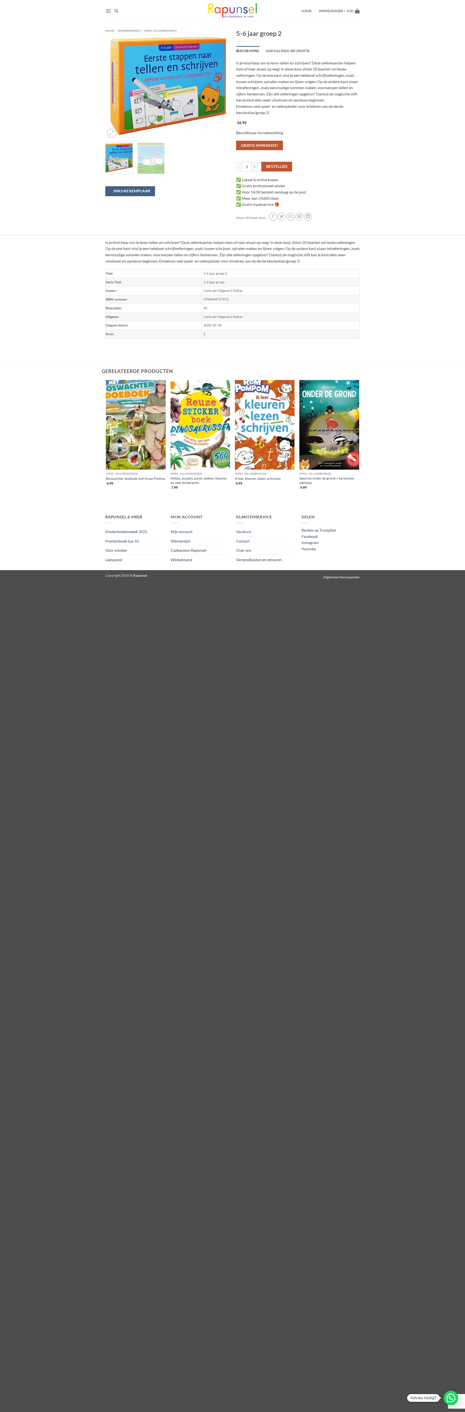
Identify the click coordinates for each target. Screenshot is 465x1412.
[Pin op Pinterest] (299, 217)
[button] (108, 11)
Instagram (310, 542)
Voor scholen (116, 550)
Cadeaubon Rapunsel (188, 550)
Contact (243, 541)
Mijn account (182, 531)
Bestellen (276, 166)
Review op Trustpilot (319, 530)
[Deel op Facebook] (273, 217)
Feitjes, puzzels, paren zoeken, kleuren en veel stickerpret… (198, 480)
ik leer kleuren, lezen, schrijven (258, 478)
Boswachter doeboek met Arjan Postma (135, 478)
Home (109, 30)
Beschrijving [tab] (247, 51)
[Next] (220, 85)
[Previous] (113, 85)
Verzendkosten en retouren (259, 559)
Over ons (243, 550)
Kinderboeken (129, 30)
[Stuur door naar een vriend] (290, 217)
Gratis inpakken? (259, 145)
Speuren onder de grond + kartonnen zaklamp (326, 480)
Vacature (243, 531)
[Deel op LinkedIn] (308, 217)
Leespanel (113, 559)
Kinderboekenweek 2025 (126, 531)
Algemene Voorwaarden (341, 577)
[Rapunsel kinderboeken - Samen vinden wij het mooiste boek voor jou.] (232, 11)
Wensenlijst (181, 541)
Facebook (310, 536)
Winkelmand (181, 559)
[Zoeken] (116, 11)
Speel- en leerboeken (160, 30)
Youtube (309, 548)
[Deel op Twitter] (282, 217)
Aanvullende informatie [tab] (288, 51)
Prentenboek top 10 (122, 541)
